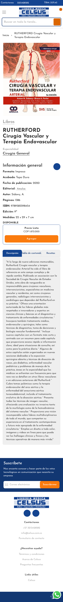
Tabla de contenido (31, 253)
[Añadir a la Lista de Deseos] (56, 166)
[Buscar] (57, 21)
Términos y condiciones (31, 554)
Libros (9, 122)
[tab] (12, 253)
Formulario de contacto (31, 538)
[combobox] (28, 22)
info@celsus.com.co (31, 533)
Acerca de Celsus (31, 559)
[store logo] (34, 12)
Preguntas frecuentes (31, 564)
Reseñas (50, 253)
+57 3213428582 (31, 528)
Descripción (12, 253)
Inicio (6, 35)
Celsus (31, 580)
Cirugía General (16, 153)
